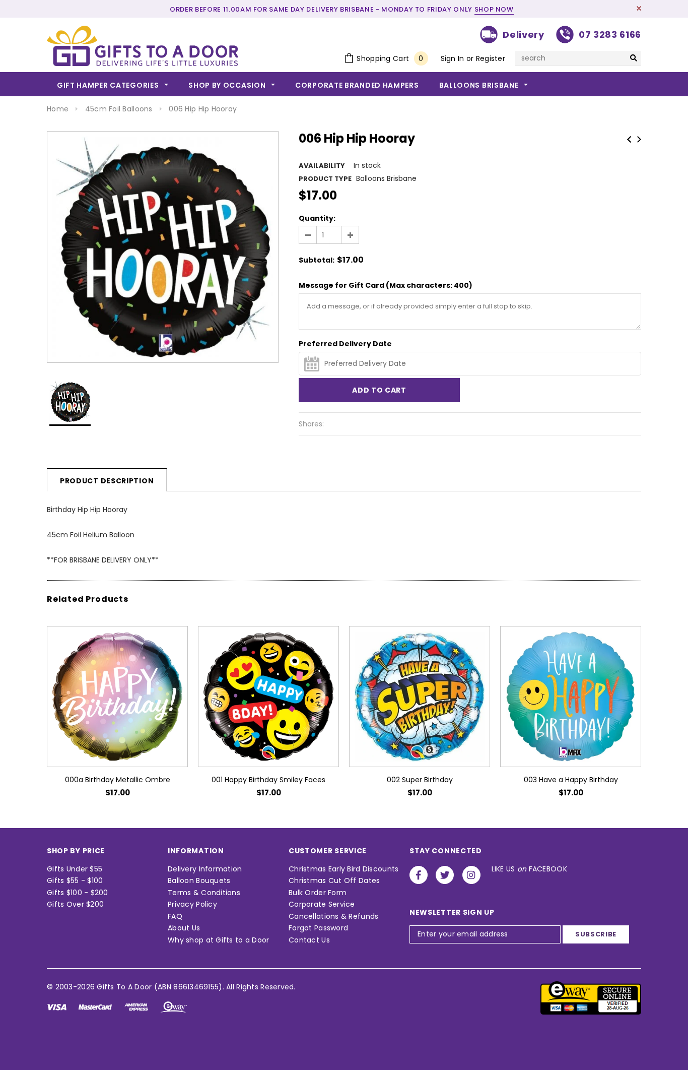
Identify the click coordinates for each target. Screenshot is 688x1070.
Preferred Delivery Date (345, 344)
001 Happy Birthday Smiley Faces (268, 780)
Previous (629, 139)
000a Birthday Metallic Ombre (117, 780)
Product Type (325, 178)
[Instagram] (471, 875)
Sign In (452, 58)
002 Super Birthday (420, 780)
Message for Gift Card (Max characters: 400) (385, 285)
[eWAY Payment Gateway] (590, 997)
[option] (162, 247)
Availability (322, 165)
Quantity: (317, 218)
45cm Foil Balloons (119, 109)
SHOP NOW (494, 9)
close (639, 8)
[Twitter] (445, 875)
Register (490, 58)
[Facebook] (418, 875)
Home (57, 109)
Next (639, 139)
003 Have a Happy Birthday (571, 780)
